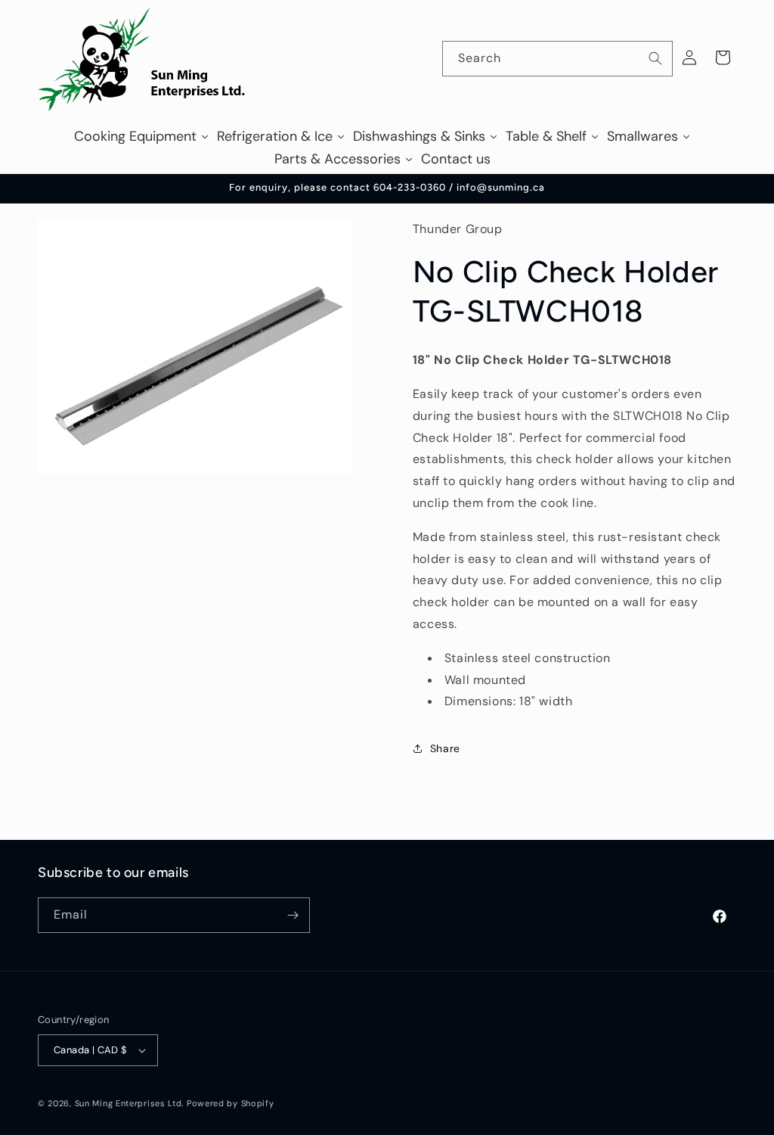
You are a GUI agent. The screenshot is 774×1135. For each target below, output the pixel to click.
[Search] (655, 58)
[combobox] (557, 59)
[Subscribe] (292, 915)
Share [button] (445, 748)
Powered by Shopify (230, 1103)
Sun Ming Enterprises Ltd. (129, 1103)
